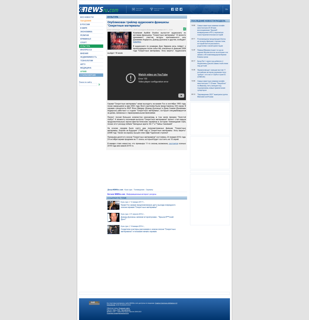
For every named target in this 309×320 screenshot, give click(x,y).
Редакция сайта (124, 308)
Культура (112, 17)
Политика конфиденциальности (118, 313)
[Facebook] (172, 9)
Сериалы (149, 190)
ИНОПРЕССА (86, 50)
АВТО (82, 64)
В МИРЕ (83, 28)
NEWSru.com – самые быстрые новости (120, 312)
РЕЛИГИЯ (84, 35)
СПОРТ (83, 42)
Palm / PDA (116, 310)
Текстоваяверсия (139, 9)
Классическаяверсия (159, 9)
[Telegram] (181, 9)
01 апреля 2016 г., (137, 214)
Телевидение (139, 190)
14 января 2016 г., (137, 226)
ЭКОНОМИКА (86, 32)
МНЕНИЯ (84, 53)
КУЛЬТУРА (85, 46)
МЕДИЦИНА (85, 68)
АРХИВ (83, 71)
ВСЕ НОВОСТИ (87, 17)
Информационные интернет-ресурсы (141, 194)
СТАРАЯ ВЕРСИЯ (88, 75)
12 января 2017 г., (137, 202)
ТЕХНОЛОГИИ (86, 60)
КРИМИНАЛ (85, 39)
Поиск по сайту (85, 82)
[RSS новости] (176, 9)
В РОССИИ (85, 24)
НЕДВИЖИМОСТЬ (88, 57)
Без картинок (125, 310)
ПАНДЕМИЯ (85, 21)
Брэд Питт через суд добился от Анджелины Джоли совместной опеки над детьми (212, 63)
